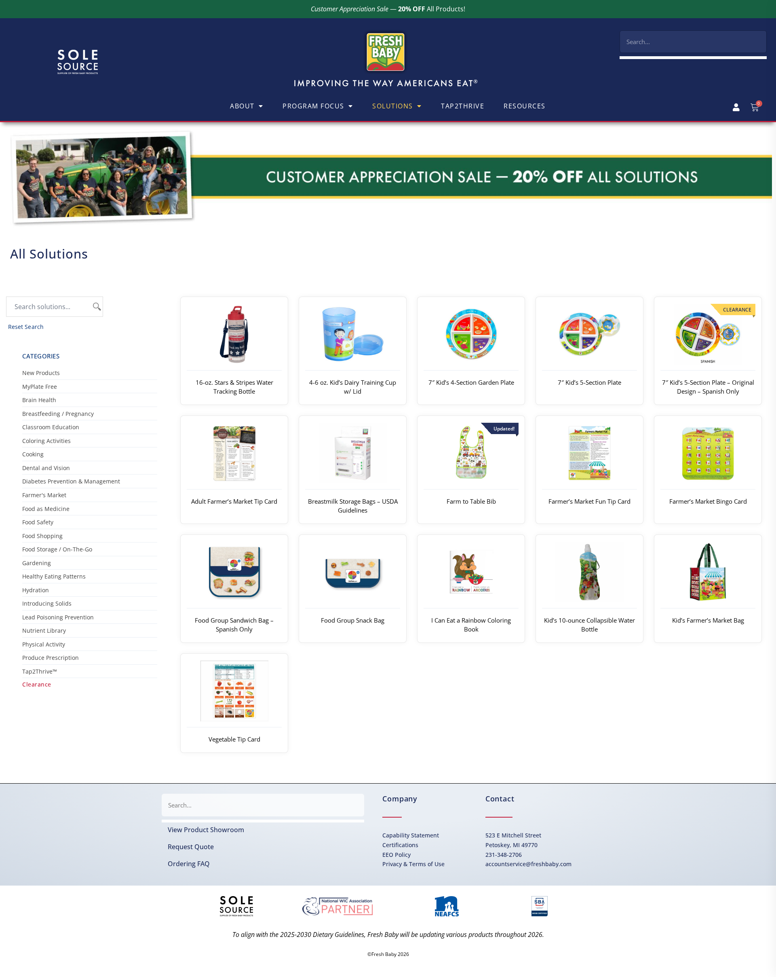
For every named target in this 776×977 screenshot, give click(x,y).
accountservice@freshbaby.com (528, 864)
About (242, 106)
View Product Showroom (206, 829)
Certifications (400, 845)
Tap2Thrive (462, 106)
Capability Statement (410, 835)
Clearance (36, 684)
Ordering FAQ (189, 863)
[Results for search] (693, 57)
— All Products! (388, 8)
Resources (525, 106)
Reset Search (26, 327)
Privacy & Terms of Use (413, 864)
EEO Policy (396, 854)
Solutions (392, 106)
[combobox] (693, 41)
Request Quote (191, 846)
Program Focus (313, 106)
